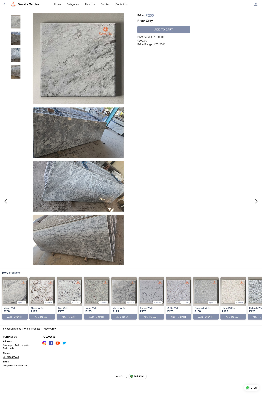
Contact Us (122, 4)
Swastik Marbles (28, 4)
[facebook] (51, 343)
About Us (90, 4)
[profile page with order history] (256, 4)
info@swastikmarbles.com (15, 365)
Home (57, 4)
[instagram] (44, 343)
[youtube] (57, 343)
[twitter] (64, 343)
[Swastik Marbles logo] (13, 4)
